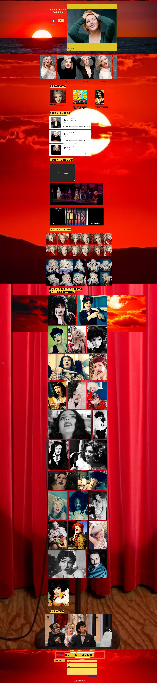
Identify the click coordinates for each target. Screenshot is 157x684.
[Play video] (76, 194)
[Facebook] (53, 20)
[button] (92, 27)
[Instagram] (53, 24)
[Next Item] (115, 71)
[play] (114, 47)
